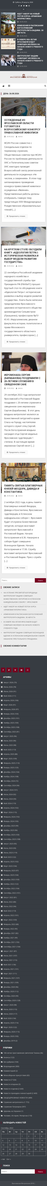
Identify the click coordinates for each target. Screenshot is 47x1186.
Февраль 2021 (9, 978)
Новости (7, 1080)
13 (10, 1145)
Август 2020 (8, 1005)
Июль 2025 (8, 741)
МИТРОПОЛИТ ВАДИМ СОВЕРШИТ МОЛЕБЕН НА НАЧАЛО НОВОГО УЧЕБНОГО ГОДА (30, 59)
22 (23, 1149)
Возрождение (9, 1066)
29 (23, 1153)
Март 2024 (8, 812)
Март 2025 (8, 758)
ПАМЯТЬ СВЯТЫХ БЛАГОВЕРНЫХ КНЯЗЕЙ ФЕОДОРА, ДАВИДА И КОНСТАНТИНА (23, 488)
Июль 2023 (8, 848)
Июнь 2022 (8, 906)
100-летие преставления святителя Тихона (22, 1053)
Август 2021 (8, 951)
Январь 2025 (9, 767)
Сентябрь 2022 (10, 893)
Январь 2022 (9, 929)
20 (10, 1149)
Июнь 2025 (8, 745)
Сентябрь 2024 (10, 785)
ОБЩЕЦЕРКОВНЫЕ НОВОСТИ (16, 1098)
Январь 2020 (9, 1036)
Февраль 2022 (9, 924)
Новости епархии (11, 1084)
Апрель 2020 (9, 1023)
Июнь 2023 (8, 852)
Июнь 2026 (8, 691)
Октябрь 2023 (9, 835)
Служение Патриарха (12, 1107)
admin (20, 136)
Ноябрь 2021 (9, 938)
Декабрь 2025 (9, 718)
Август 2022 (8, 897)
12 (3, 1145)
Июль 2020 (8, 1009)
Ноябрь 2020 (9, 991)
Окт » (9, 1159)
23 (29, 1149)
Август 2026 (8, 682)
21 (16, 1149)
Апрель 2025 (9, 754)
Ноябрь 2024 (9, 776)
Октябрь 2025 (9, 727)
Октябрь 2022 (9, 888)
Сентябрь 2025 (10, 732)
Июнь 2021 (8, 960)
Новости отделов (11, 1089)
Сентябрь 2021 (10, 947)
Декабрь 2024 (9, 772)
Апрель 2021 (9, 969)
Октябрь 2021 (9, 942)
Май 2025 (8, 749)
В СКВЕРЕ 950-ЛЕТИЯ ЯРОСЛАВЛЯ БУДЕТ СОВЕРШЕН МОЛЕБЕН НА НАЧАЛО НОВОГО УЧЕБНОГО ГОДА (30, 44)
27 (10, 1153)
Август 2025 (8, 736)
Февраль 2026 (9, 709)
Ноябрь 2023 (9, 830)
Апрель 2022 (9, 915)
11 (42, 1140)
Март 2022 (8, 920)
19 (3, 1149)
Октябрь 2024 (9, 781)
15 (23, 1145)
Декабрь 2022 (9, 879)
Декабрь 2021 (9, 933)
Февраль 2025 (9, 763)
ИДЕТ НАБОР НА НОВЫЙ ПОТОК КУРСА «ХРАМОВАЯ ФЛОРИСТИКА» (29, 16)
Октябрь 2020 (9, 996)
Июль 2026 (8, 687)
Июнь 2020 (8, 1014)
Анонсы (7, 1057)
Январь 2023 (9, 875)
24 (36, 1149)
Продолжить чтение (17, 216)
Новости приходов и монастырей (17, 1093)
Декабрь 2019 (9, 1041)
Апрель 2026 (9, 700)
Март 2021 (8, 973)
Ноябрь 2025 (9, 723)
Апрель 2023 (9, 861)
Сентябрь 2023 (10, 839)
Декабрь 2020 (9, 987)
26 (3, 1153)
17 (36, 1145)
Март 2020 (8, 1027)
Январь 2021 (9, 982)
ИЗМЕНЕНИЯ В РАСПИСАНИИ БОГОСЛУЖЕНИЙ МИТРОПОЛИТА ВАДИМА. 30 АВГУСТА (30, 29)
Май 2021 (8, 964)
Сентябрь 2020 (10, 1000)
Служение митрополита (13, 1102)
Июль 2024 (8, 794)
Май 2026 (8, 696)
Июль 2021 (8, 955)
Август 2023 (8, 844)
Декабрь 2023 (9, 826)
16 (29, 1145)
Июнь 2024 (8, 799)
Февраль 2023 (9, 870)
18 (42, 1145)
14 (16, 1145)
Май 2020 (8, 1018)
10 (36, 1140)
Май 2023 (8, 857)
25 (42, 1149)
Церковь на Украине (12, 1111)
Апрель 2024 (9, 808)
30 (29, 1153)
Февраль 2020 (9, 1032)
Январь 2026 (9, 714)
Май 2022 (8, 911)
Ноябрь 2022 (9, 884)
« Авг (3, 1159)
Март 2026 (8, 705)
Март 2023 (8, 866)
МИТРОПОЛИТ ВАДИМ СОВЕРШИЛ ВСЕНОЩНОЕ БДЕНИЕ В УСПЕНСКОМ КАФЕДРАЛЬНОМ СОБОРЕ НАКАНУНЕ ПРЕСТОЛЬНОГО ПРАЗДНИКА (24, 635)
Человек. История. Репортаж (16, 1115)
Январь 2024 (9, 821)
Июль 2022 (8, 902)
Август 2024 (8, 790)
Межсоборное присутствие (15, 1075)
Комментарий (9, 1071)
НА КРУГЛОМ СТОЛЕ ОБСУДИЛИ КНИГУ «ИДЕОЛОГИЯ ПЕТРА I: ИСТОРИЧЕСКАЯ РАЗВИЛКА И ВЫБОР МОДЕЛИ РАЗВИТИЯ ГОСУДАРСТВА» (23, 255)
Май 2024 (8, 803)
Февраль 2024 (9, 817)
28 (16, 1153)
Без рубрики (9, 1062)
